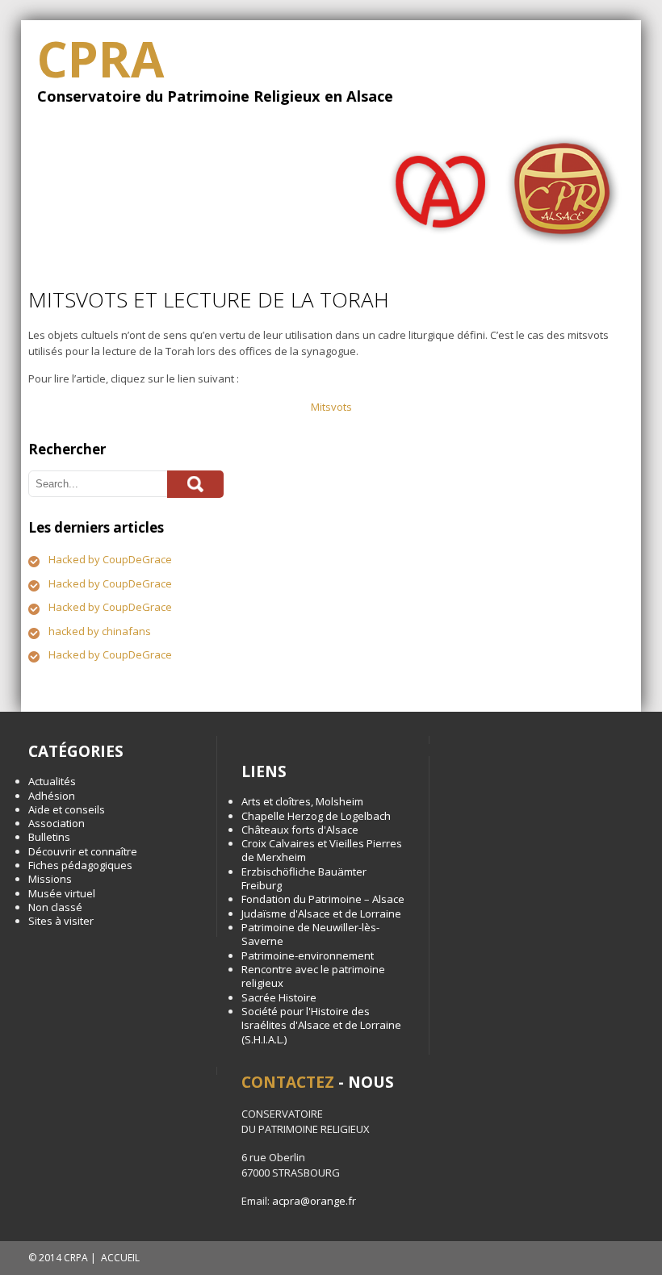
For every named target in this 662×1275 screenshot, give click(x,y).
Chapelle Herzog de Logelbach (316, 816)
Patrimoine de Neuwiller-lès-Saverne (310, 934)
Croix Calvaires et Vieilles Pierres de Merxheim (321, 850)
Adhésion (51, 795)
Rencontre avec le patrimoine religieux (313, 976)
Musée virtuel (61, 893)
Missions (50, 879)
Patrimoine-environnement (307, 955)
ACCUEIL (120, 1258)
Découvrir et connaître (82, 851)
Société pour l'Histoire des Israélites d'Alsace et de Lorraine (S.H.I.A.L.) (321, 1025)
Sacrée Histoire (278, 997)
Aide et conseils (66, 809)
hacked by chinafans (99, 631)
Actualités (52, 781)
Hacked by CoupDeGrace (110, 559)
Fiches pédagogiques (80, 865)
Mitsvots (331, 406)
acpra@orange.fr (314, 1200)
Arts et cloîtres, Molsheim (302, 801)
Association (56, 823)
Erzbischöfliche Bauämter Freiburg (304, 878)
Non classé (55, 907)
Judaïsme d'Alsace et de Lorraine (321, 913)
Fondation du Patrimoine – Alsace (322, 899)
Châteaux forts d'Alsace (299, 829)
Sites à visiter (61, 920)
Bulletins (49, 837)
